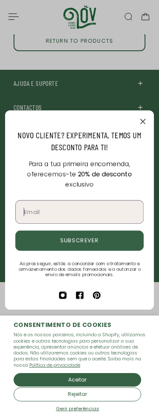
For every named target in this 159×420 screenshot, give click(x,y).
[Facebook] (79, 295)
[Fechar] (143, 121)
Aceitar (77, 379)
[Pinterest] (96, 295)
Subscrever (79, 240)
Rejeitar (77, 394)
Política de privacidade (54, 365)
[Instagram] (63, 295)
